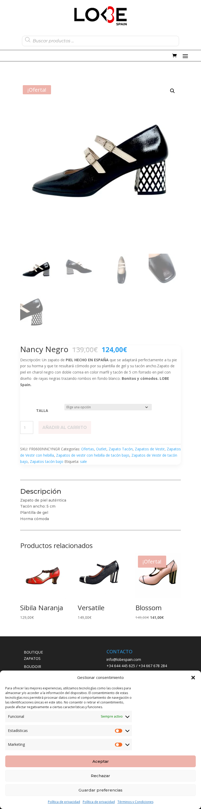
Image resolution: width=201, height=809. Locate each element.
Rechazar (100, 775)
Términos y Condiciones (135, 802)
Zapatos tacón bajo (46, 461)
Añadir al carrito (64, 427)
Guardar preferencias (100, 790)
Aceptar (100, 761)
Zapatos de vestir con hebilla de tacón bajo (92, 455)
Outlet (101, 448)
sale (83, 461)
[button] (193, 677)
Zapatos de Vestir (150, 448)
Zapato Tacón (121, 448)
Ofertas (87, 448)
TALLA (42, 410)
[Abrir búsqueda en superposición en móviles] (100, 39)
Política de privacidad (64, 802)
